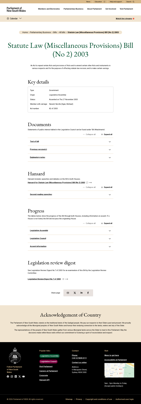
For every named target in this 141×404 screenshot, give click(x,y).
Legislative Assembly (39, 230)
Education (98, 2)
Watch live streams (124, 19)
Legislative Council (38, 238)
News (88, 2)
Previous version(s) (38, 149)
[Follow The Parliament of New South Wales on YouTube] (23, 376)
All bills (62, 32)
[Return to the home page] (16, 9)
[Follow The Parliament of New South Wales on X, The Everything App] (20, 376)
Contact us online (79, 362)
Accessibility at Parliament (115, 360)
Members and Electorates (49, 9)
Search (128, 2)
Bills (55, 32)
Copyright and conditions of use (98, 399)
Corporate (43, 375)
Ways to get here (111, 355)
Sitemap (69, 399)
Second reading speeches (41, 194)
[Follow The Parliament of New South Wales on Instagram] (12, 376)
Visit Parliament (126, 9)
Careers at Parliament (48, 371)
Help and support (116, 2)
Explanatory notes (37, 157)
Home (25, 32)
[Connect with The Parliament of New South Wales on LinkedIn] (16, 376)
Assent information (38, 246)
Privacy (79, 399)
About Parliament (94, 9)
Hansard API (44, 380)
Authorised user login (125, 399)
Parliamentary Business (73, 9)
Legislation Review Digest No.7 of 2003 (44, 279)
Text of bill (34, 141)
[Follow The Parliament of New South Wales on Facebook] (8, 376)
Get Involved (110, 9)
